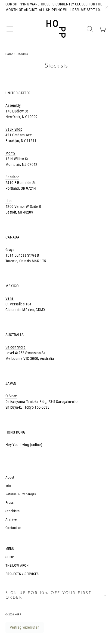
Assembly (13, 105)
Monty (10, 153)
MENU (9, 549)
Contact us (13, 528)
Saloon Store (15, 347)
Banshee (12, 177)
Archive (11, 519)
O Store (11, 396)
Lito (8, 201)
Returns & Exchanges (20, 494)
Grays (9, 249)
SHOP (9, 557)
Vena (9, 298)
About (9, 477)
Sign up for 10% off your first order (48, 595)
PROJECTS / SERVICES (22, 574)
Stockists (12, 511)
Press (9, 502)
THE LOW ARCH (17, 565)
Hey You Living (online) (23, 445)
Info (8, 486)
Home (9, 54)
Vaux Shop (13, 129)
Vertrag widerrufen (24, 627)
